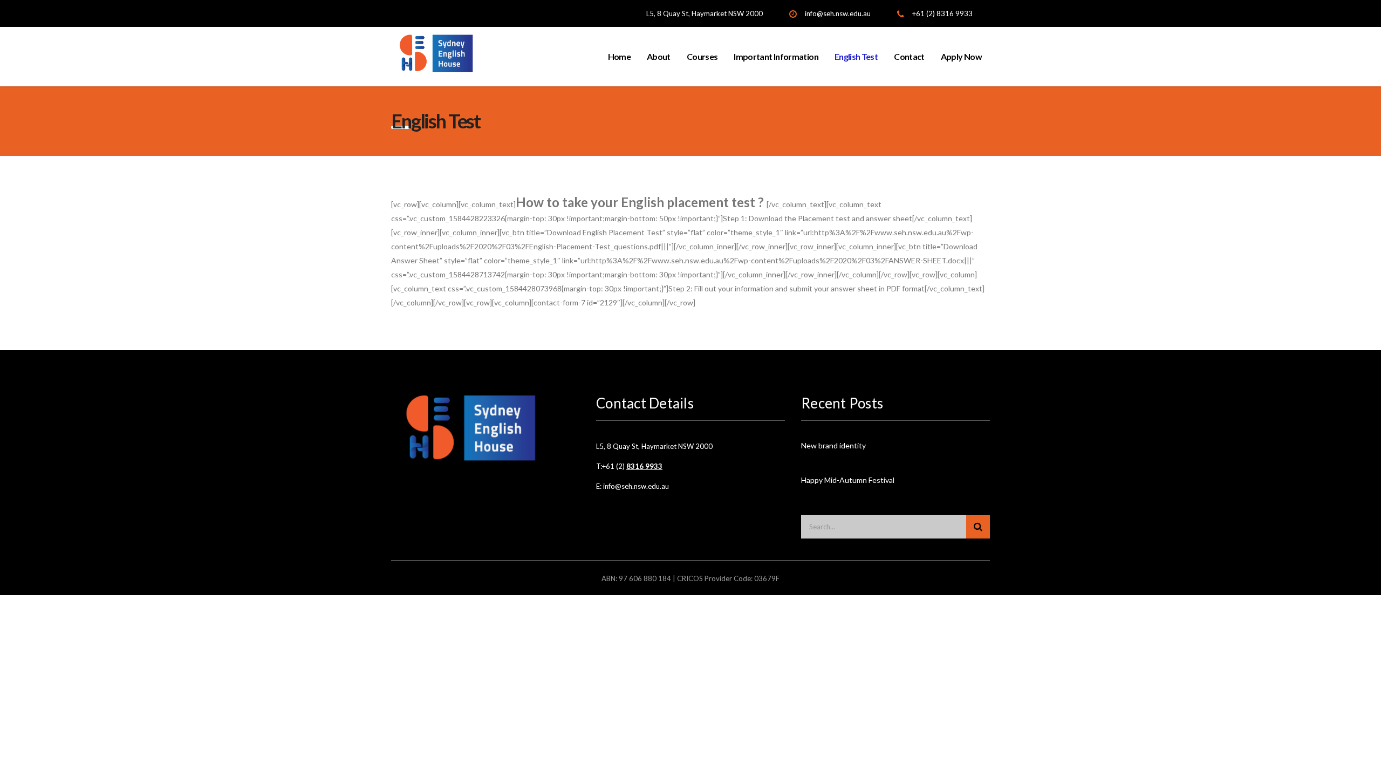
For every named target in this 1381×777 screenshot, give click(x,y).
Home (619, 56)
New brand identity (833, 445)
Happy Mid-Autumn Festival (847, 480)
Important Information (776, 56)
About (659, 56)
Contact (909, 56)
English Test (856, 56)
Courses (702, 56)
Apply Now (961, 56)
